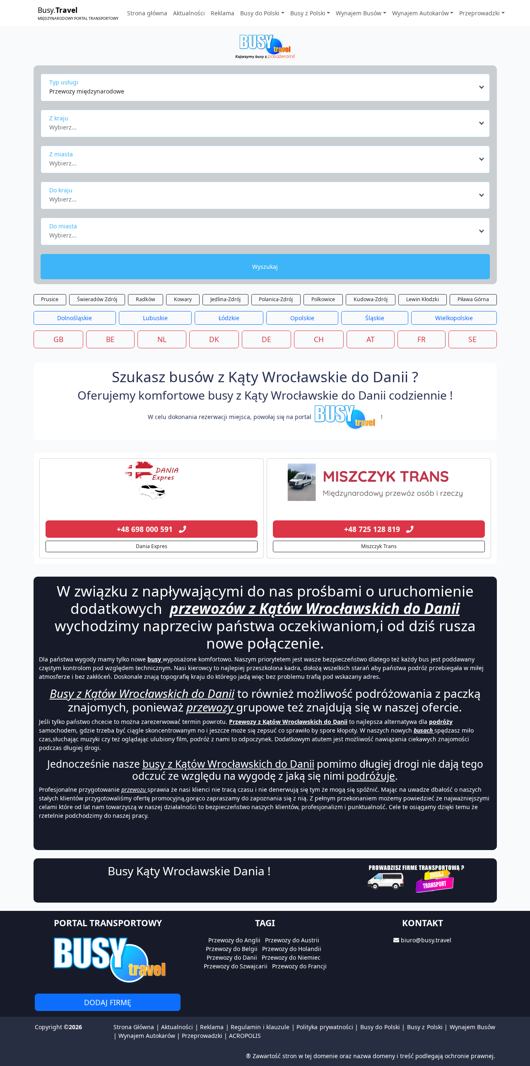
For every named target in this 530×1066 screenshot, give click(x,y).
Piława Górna (473, 299)
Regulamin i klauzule (260, 1027)
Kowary (183, 299)
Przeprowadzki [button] (479, 13)
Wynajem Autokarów (146, 1036)
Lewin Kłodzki (422, 299)
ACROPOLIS (245, 1036)
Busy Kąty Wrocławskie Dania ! (189, 871)
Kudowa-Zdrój (371, 299)
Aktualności (189, 13)
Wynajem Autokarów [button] (420, 13)
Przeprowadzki (202, 1036)
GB (58, 339)
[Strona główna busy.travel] (265, 46)
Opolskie (302, 318)
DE (266, 339)
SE (472, 339)
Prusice (49, 299)
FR (421, 339)
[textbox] (262, 125)
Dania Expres (151, 546)
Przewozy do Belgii (232, 949)
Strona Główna (133, 1027)
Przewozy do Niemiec (291, 957)
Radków (145, 299)
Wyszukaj (265, 267)
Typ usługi (63, 82)
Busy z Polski (425, 1027)
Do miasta (63, 226)
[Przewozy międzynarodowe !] (346, 417)
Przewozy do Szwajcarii (235, 966)
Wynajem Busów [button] (358, 13)
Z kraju (58, 118)
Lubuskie (155, 318)
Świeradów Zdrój (97, 299)
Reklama (222, 13)
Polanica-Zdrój (276, 299)
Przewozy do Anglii (234, 940)
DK (214, 339)
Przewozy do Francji (299, 966)
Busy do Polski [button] (259, 13)
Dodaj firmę (107, 1002)
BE (110, 339)
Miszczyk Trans (379, 546)
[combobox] (267, 87)
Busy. (78, 13)
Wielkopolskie (454, 318)
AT (370, 339)
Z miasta (61, 154)
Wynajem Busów (472, 1027)
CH (319, 339)
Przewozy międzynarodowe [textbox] (86, 91)
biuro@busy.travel (426, 940)
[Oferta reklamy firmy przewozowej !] (417, 878)
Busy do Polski (380, 1027)
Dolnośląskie (74, 318)
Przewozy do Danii (232, 957)
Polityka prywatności (324, 1027)
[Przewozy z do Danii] (151, 482)
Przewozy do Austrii (292, 940)
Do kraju (60, 190)
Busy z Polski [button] (307, 13)
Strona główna (147, 13)
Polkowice (323, 299)
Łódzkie (229, 318)
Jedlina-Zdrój (225, 299)
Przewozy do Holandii (291, 949)
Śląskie (374, 318)
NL (161, 339)
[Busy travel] (107, 959)
